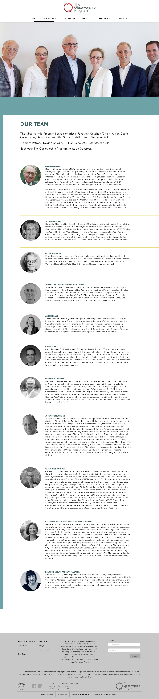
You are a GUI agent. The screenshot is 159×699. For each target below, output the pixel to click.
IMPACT (86, 18)
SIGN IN (123, 18)
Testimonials (44, 649)
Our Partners (23, 649)
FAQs (41, 645)
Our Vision (22, 645)
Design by (80, 694)
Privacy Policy (62, 694)
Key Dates (69, 18)
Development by (105, 694)
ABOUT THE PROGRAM (44, 18)
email (77, 676)
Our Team (22, 654)
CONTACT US (105, 18)
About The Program (26, 641)
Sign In (111, 640)
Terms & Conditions (46, 694)
